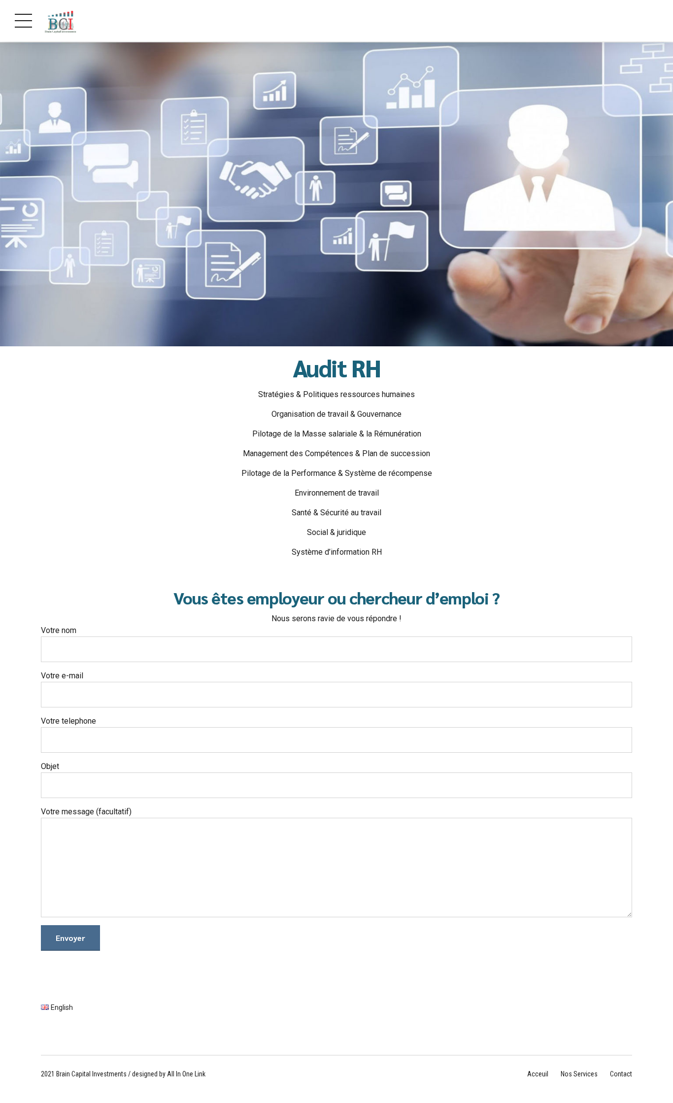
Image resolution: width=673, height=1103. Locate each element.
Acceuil (537, 1074)
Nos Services (579, 1074)
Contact (621, 1074)
